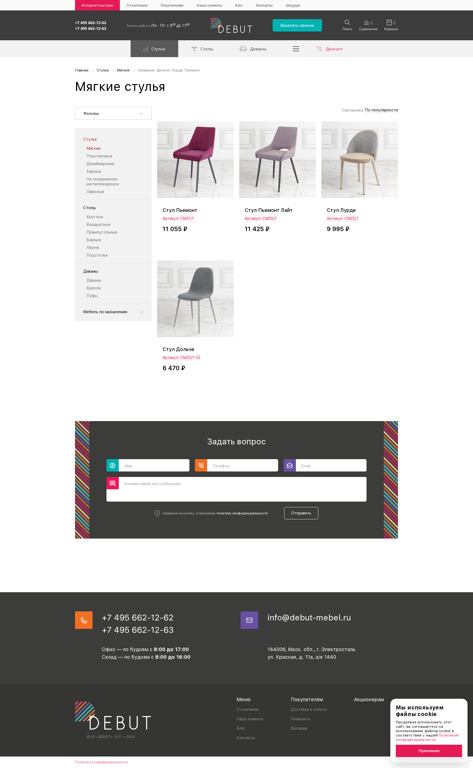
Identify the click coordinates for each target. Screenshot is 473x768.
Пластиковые (99, 156)
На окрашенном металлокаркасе (102, 181)
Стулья (158, 48)
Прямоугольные (101, 232)
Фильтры (91, 113)
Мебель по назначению (105, 311)
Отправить (301, 513)
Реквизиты (300, 719)
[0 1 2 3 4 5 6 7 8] (195, 162)
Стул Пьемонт (180, 210)
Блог (239, 5)
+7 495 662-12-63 (90, 28)
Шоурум (293, 5)
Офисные (95, 191)
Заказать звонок (297, 25)
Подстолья (97, 255)
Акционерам (369, 699)
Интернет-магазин (97, 5)
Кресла (93, 288)
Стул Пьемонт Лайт (269, 210)
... (296, 48)
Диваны (258, 48)
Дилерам (299, 728)
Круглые (94, 216)
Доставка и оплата (309, 709)
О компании (137, 5)
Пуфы (91, 295)
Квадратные (98, 224)
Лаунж (92, 247)
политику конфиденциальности (242, 513)
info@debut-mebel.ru (309, 617)
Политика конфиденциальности (101, 762)
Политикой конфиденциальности (427, 737)
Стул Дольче (178, 349)
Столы (207, 48)
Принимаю (429, 751)
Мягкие (93, 148)
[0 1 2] (359, 162)
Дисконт (334, 48)
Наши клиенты (209, 5)
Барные (93, 171)
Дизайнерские (100, 163)
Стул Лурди (341, 210)
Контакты (264, 5)
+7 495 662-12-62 (90, 22)
